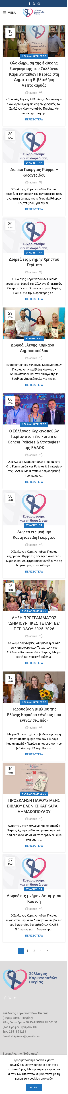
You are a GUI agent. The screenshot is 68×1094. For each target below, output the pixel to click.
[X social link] (34, 3)
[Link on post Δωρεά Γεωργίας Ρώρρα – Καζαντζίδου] (34, 145)
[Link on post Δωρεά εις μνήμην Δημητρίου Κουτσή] (34, 871)
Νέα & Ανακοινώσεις (34, 56)
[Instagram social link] (38, 3)
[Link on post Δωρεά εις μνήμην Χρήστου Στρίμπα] (34, 235)
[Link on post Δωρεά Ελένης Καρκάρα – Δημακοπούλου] (34, 323)
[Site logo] (34, 12)
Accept (34, 1087)
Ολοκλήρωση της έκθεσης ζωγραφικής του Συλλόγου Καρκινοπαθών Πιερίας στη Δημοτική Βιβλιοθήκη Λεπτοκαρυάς (34, 74)
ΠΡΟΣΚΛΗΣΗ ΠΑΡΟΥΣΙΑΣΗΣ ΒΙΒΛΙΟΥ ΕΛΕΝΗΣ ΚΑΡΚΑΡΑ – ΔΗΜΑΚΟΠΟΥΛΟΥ (34, 806)
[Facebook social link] (29, 3)
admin (33, 92)
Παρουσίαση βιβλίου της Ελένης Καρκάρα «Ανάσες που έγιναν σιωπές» (34, 715)
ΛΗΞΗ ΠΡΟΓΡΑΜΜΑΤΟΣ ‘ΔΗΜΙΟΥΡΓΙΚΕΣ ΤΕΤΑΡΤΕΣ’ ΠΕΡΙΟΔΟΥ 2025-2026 (34, 623)
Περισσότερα (34, 119)
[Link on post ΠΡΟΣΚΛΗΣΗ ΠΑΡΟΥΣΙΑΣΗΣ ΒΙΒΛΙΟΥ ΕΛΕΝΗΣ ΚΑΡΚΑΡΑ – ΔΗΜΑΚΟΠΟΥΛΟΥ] (34, 778)
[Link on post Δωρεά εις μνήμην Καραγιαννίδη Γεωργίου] (34, 508)
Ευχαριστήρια (34, 162)
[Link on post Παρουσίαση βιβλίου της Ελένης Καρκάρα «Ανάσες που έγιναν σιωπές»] (34, 687)
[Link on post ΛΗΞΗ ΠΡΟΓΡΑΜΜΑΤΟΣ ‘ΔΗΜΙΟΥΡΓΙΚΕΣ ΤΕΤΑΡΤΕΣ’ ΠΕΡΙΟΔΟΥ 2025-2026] (34, 595)
